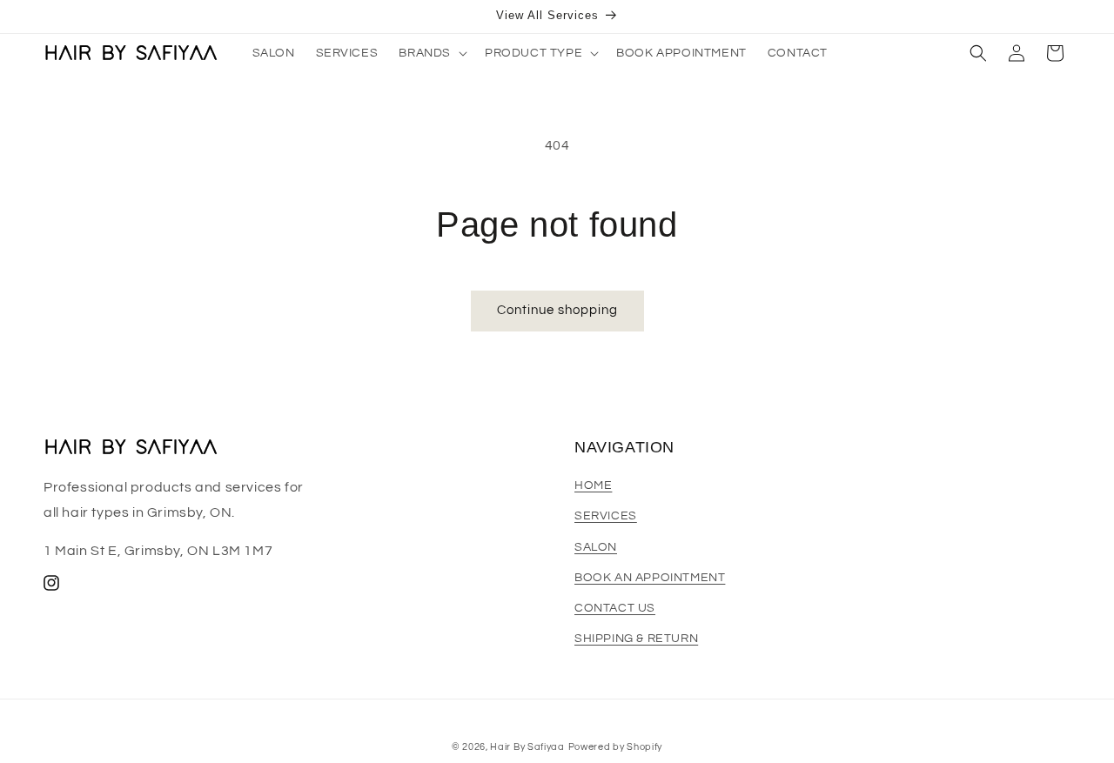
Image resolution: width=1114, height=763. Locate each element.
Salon (595, 547)
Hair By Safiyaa (527, 747)
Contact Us (614, 608)
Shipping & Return (636, 638)
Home (593, 485)
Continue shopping (557, 310)
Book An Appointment (649, 578)
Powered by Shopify (615, 747)
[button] (431, 53)
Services (605, 517)
